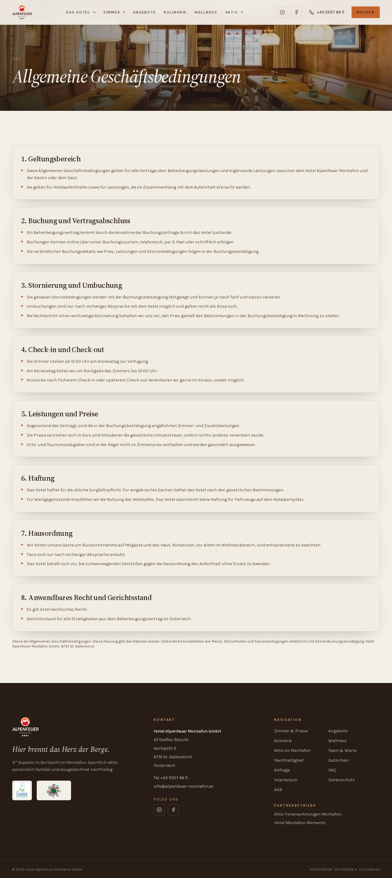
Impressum (285, 779)
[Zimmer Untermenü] (125, 12)
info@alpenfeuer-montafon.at (183, 786)
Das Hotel (78, 12)
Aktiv (231, 12)
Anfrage (282, 770)
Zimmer (111, 12)
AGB (278, 789)
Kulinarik (175, 12)
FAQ (332, 770)
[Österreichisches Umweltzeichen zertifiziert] (54, 790)
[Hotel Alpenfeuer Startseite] (22, 12)
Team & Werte (342, 750)
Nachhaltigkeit (289, 760)
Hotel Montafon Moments (300, 822)
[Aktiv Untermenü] (243, 12)
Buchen (366, 12)
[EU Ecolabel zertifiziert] (22, 790)
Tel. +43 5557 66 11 (171, 777)
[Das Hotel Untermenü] (95, 12)
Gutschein (338, 760)
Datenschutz (341, 779)
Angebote (144, 12)
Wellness (205, 12)
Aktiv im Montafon (292, 750)
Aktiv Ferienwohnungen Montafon (307, 814)
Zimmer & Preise (290, 731)
